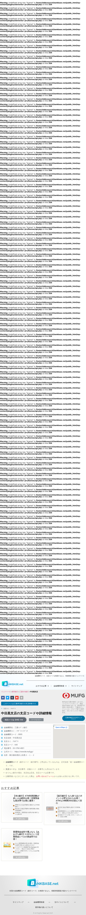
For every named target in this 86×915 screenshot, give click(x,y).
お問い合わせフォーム (45, 776)
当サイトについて (61, 902)
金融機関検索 (39, 902)
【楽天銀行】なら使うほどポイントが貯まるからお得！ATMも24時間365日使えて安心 (69, 799)
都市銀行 (15, 692)
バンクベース (6, 692)
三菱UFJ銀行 (24, 692)
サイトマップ (76, 686)
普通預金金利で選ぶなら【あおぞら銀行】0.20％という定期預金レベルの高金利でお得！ (26, 835)
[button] (19, 703)
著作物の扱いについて (44, 907)
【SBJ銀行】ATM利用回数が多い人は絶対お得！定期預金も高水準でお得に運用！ (26, 798)
